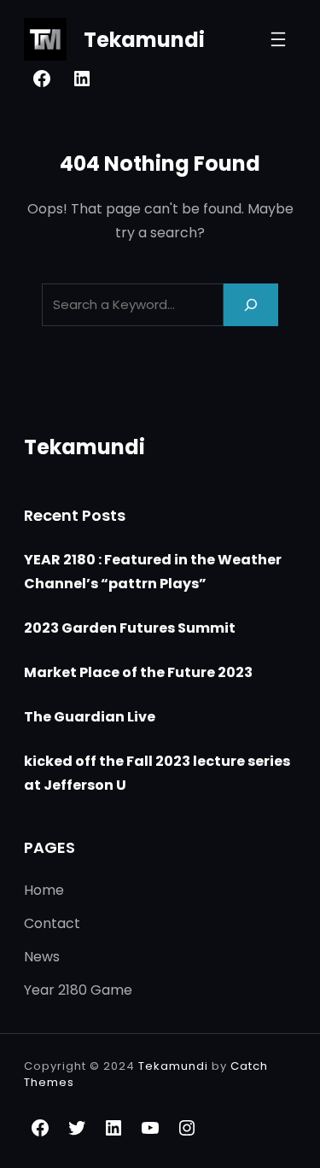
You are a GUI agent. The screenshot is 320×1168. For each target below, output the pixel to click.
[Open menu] (278, 39)
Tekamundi (144, 40)
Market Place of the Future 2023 (138, 672)
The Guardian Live (89, 717)
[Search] (251, 304)
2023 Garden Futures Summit (130, 628)
